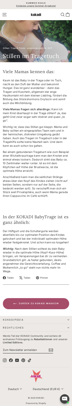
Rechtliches (13, 327)
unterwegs (32, 48)
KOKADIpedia (13, 319)
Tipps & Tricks (18, 48)
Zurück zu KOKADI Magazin (38, 303)
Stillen (6, 48)
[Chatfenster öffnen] (64, 399)
